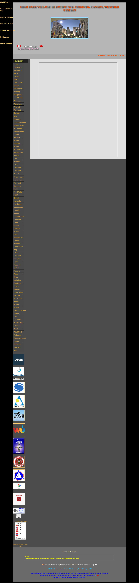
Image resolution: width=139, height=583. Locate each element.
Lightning (17, 219)
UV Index (17, 320)
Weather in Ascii (18, 71)
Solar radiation (17, 278)
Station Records (17, 342)
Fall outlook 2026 (6, 21)
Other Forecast (17, 166)
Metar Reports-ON (18, 236)
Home (16, 64)
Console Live (17, 114)
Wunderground (19, 338)
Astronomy (18, 104)
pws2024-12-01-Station (19, 126)
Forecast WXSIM (17, 172)
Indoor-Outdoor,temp (19, 214)
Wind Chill (18, 332)
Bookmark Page (65, 565)
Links (16, 222)
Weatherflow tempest (18, 324)
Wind (16, 329)
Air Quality (18, 95)
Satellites (17, 283)
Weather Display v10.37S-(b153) (87, 565)
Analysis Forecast (17, 108)
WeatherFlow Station (19, 132)
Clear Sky (17, 119)
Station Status (16, 306)
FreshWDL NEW (18, 193)
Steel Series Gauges (18, 293)
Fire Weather (17, 160)
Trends (16, 314)
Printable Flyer (17, 260)
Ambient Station (17, 145)
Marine (16, 225)
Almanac (17, 101)
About (16, 85)
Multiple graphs (17, 230)
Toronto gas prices (7, 27)
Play (18, 515)
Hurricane (17, 204)
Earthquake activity (18, 154)
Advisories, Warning (18, 90)
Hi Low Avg (18, 98)
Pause (18, 517)
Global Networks (17, 199)
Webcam (17, 335)
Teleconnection (19, 310)
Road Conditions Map (6, 7)
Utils (15, 317)
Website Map (17, 348)
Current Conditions (53, 565)
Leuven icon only (18, 248)
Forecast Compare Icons (17, 186)
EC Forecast (18, 149)
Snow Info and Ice (18, 299)
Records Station (17, 266)
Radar (16, 274)
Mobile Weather (17, 242)
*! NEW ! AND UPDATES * (18, 79)
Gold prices (4, 34)
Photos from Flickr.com (18, 178)
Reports (17, 271)
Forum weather (6, 41)
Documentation (19, 122)
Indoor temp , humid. (18, 208)
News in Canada (6, 14)
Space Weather (17, 287)
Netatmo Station (17, 138)
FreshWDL (18, 67)
